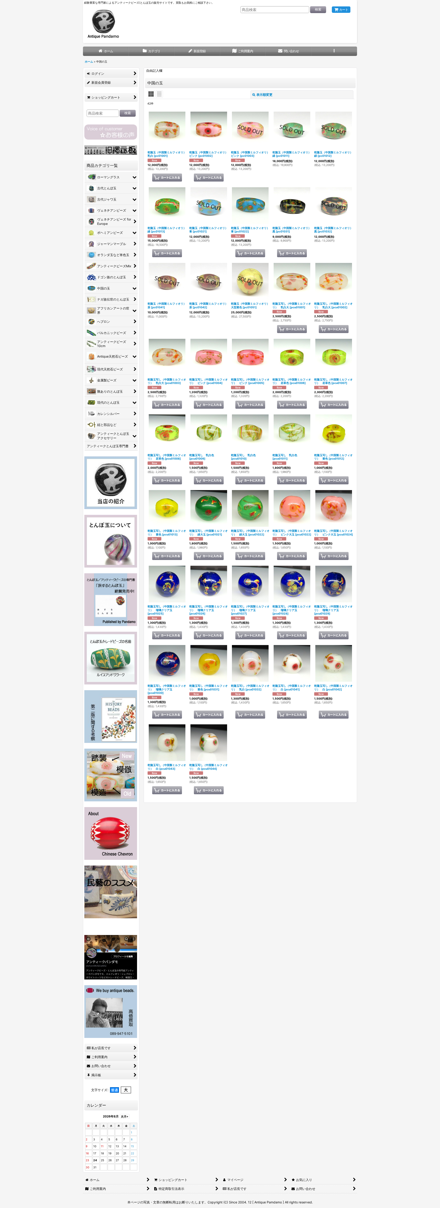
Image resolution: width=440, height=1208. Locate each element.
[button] (334, 51)
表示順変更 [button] (264, 95)
